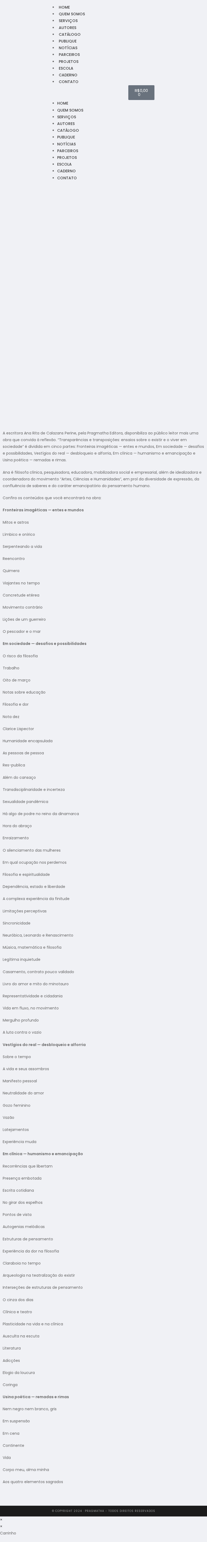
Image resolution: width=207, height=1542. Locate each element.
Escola (66, 68)
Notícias (68, 48)
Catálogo (70, 34)
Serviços (68, 20)
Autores (67, 27)
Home (64, 7)
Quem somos (72, 14)
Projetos (68, 61)
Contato (68, 81)
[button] (90, 92)
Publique (68, 41)
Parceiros (69, 54)
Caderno (68, 75)
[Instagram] (7, 88)
